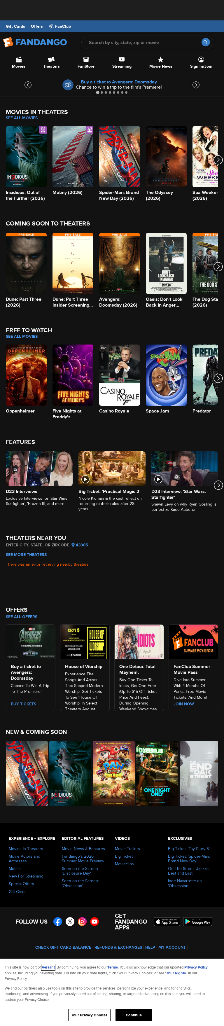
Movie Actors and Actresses (24, 858)
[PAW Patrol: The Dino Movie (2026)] (111, 773)
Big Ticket (124, 856)
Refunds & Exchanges (118, 947)
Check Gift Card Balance (63, 947)
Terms (112, 967)
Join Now (184, 704)
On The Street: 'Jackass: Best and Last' (189, 871)
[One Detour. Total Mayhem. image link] (139, 641)
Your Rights (176, 973)
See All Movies (22, 118)
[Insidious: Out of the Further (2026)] (67, 773)
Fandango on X (70, 921)
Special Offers (21, 884)
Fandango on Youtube (94, 921)
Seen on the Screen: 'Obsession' (80, 883)
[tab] (97, 92)
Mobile (15, 868)
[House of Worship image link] (84, 641)
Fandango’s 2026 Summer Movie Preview (83, 858)
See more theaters (26, 554)
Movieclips (124, 864)
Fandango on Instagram (82, 921)
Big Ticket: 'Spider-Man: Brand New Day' (189, 858)
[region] (112, 992)
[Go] (206, 42)
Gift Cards (15, 26)
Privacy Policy (196, 967)
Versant (48, 967)
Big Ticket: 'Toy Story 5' (189, 849)
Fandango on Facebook (57, 921)
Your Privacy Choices (89, 1015)
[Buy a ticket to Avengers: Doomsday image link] (30, 641)
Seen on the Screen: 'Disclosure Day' (80, 871)
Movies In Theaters (26, 849)
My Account (172, 947)
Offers (37, 26)
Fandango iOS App (167, 921)
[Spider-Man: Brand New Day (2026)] (24, 773)
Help (150, 947)
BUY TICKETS (23, 704)
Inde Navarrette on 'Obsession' (185, 883)
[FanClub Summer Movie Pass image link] (193, 641)
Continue (134, 1015)
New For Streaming (26, 876)
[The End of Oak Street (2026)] (198, 773)
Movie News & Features (83, 849)
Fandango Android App (197, 921)
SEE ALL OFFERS (21, 616)
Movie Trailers (127, 849)
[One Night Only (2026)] (154, 773)
